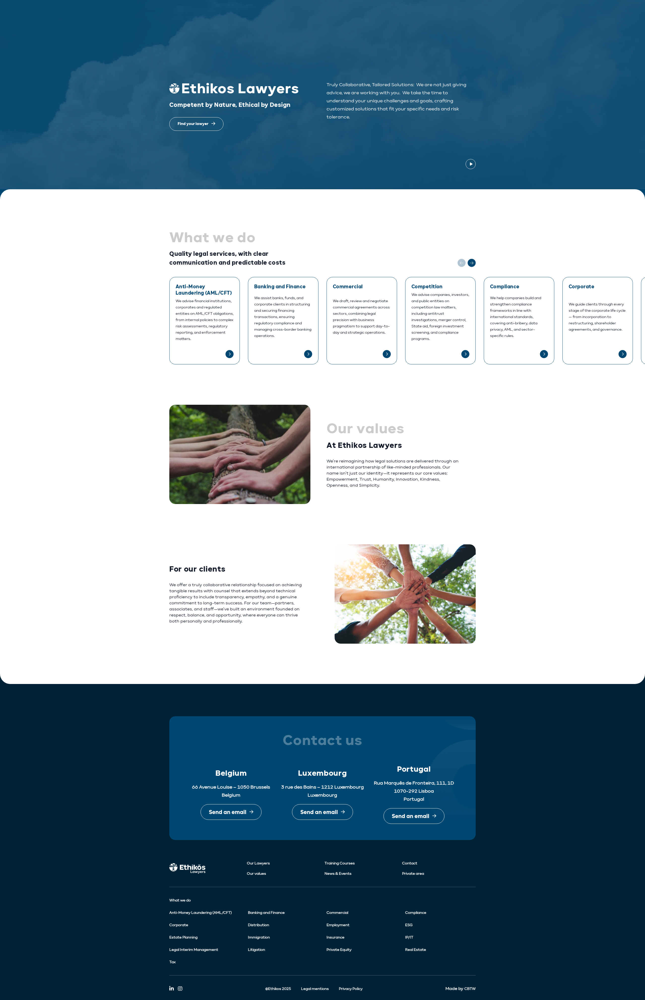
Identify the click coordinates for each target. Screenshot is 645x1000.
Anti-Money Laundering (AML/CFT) (200, 912)
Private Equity (339, 949)
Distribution (258, 925)
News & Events (338, 873)
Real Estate (415, 949)
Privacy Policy (351, 988)
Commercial (337, 912)
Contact (409, 863)
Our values (256, 873)
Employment (338, 925)
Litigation (256, 949)
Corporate (178, 925)
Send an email (227, 812)
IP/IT (409, 937)
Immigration (259, 937)
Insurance (335, 937)
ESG (408, 925)
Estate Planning (183, 937)
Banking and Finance (266, 912)
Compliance (415, 912)
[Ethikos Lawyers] (206, 868)
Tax (172, 962)
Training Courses (340, 863)
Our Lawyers (258, 863)
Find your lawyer (193, 123)
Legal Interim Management (193, 949)
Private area (413, 873)
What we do (180, 900)
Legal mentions (315, 988)
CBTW (470, 988)
